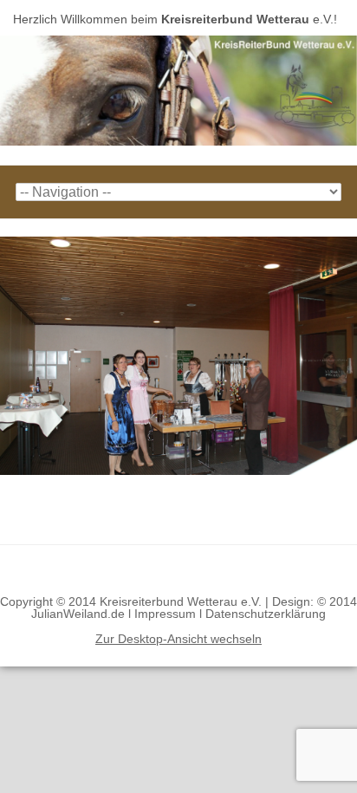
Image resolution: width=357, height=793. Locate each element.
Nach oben (179, 570)
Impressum (165, 614)
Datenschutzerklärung (265, 614)
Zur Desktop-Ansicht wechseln (178, 639)
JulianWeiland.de (78, 614)
